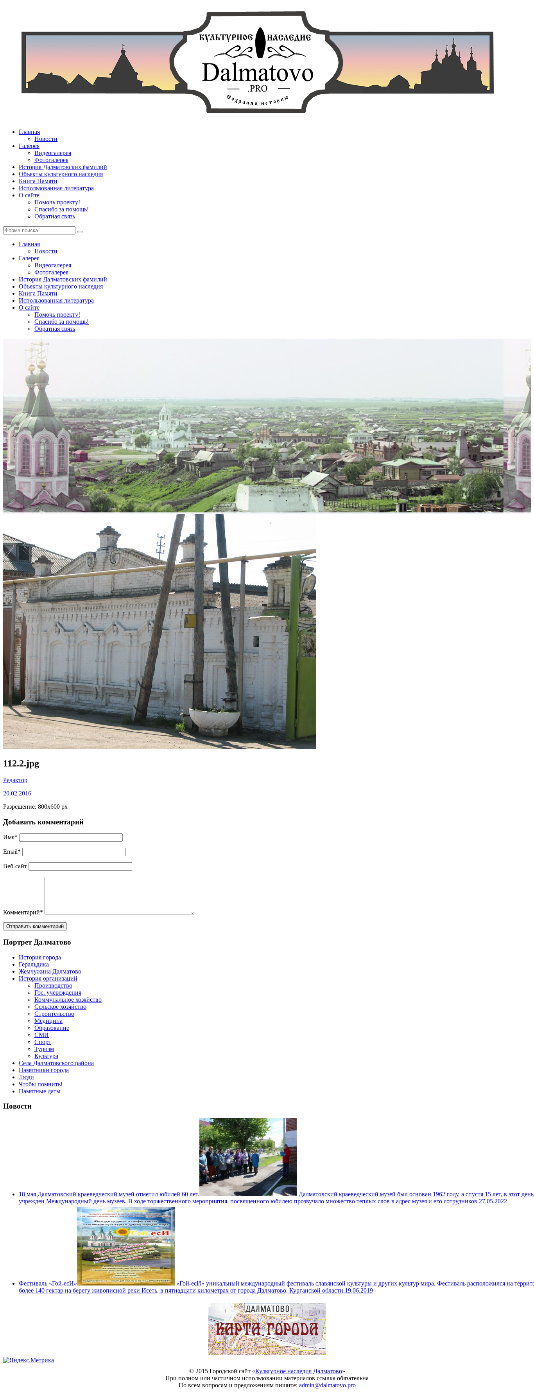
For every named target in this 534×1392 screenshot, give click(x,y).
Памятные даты (40, 1091)
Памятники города (44, 1070)
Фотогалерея (51, 160)
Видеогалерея (52, 153)
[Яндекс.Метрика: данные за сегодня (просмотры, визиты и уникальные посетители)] (28, 1360)
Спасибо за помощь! (61, 209)
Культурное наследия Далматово (298, 1371)
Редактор (15, 780)
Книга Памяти (38, 181)
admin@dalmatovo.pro (327, 1385)
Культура (46, 1056)
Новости (45, 138)
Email (12, 851)
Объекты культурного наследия (61, 174)
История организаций (48, 978)
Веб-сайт (15, 866)
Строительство (54, 1013)
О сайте (29, 195)
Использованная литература (56, 188)
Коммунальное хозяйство (68, 999)
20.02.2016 (17, 793)
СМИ (41, 1034)
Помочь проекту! (57, 202)
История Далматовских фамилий (63, 167)
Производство (53, 985)
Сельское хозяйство (60, 1006)
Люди (26, 1077)
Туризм (44, 1049)
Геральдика (34, 964)
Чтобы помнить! (41, 1084)
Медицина (48, 1020)
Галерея (29, 145)
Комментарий (23, 912)
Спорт (42, 1042)
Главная (29, 131)
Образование (51, 1027)
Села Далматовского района (56, 1063)
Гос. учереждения (57, 992)
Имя (10, 837)
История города (40, 957)
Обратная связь (54, 216)
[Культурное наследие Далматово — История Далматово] (257, 118)
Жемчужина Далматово (50, 971)
